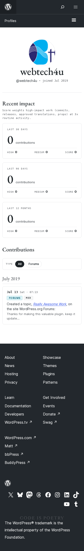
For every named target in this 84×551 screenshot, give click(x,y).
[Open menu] (76, 7)
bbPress (14, 454)
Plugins (49, 373)
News (9, 365)
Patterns (50, 382)
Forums (33, 264)
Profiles (10, 21)
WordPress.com (20, 437)
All (19, 264)
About (10, 357)
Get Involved (54, 397)
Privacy (11, 382)
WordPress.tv (18, 422)
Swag (50, 422)
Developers (14, 414)
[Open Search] (62, 7)
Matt (11, 446)
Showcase (52, 357)
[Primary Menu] (73, 20)
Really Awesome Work (49, 304)
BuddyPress (17, 462)
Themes (50, 365)
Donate (51, 414)
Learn (9, 397)
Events (49, 406)
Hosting (11, 373)
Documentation (18, 406)
